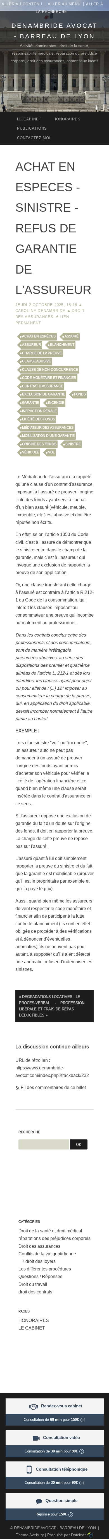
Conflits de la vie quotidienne (47, 1253)
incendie (56, 402)
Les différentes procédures (44, 1269)
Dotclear (78, 1535)
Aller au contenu (22, 4)
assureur (31, 344)
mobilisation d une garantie (48, 435)
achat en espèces (39, 336)
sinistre (73, 444)
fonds (80, 394)
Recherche (29, 1132)
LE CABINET (31, 1328)
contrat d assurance (42, 386)
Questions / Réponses (40, 1276)
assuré (72, 336)
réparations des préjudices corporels (54, 1238)
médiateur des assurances (48, 427)
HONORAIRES (33, 1320)
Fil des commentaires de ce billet (53, 1087)
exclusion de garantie (43, 394)
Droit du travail (32, 1284)
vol (51, 452)
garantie (30, 402)
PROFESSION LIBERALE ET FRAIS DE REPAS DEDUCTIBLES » (52, 1009)
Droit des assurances (39, 1246)
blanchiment (62, 344)
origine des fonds (39, 444)
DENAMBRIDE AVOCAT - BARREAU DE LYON (55, 1528)
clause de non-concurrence (50, 369)
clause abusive (36, 361)
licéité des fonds (38, 419)
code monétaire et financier (49, 377)
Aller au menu (64, 4)
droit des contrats (35, 1292)
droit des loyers (40, 1261)
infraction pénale (39, 411)
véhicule (30, 452)
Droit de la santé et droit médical (50, 1230)
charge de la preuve (42, 353)
